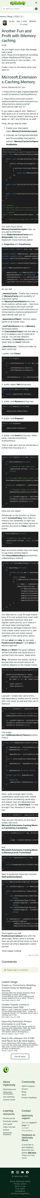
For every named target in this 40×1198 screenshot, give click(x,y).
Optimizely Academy (7, 1134)
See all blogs (20, 1056)
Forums (25, 1089)
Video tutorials (9, 1127)
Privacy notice (20, 1184)
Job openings (8, 1097)
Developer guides (10, 1121)
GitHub (6, 1130)
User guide (7, 1124)
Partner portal (9, 1118)
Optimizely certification (8, 1093)
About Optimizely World (20, 1181)
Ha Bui (11, 21)
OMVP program (28, 1086)
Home (3, 16)
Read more (30, 655)
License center (9, 1100)
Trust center (20, 1189)
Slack (24, 1095)
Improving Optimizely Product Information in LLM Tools (17, 1022)
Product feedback (29, 1097)
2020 (16, 16)
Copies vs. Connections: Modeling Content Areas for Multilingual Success (19, 988)
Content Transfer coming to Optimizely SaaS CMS (15, 1006)
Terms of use (20, 1186)
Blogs (10, 16)
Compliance (20, 1191)
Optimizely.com (9, 1089)
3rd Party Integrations (20, 1193)
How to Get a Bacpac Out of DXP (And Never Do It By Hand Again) (18, 1039)
